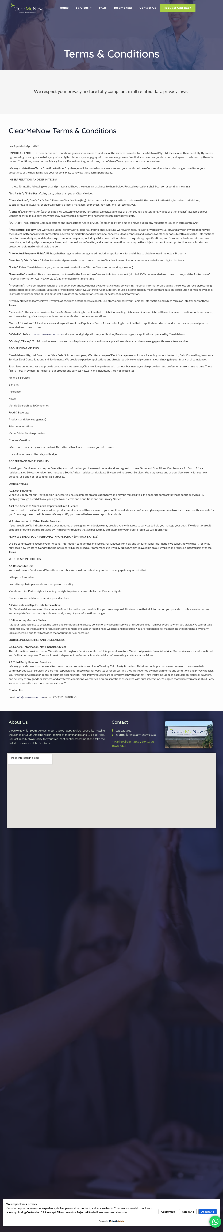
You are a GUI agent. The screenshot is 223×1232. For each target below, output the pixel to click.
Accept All (207, 1211)
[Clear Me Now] (27, 7)
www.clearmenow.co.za (48, 334)
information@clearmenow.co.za (136, 734)
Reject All (188, 1211)
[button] (90, 7)
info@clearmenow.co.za (31, 697)
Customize (168, 1211)
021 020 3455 (124, 730)
